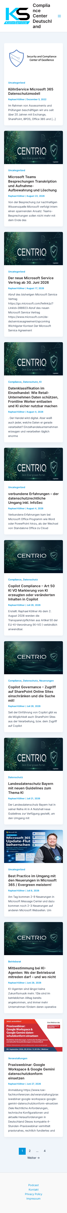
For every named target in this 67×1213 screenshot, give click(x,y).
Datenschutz (30, 381)
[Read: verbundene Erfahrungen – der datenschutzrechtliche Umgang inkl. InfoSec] (33, 464)
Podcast (33, 1185)
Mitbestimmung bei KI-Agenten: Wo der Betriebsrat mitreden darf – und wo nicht (32, 972)
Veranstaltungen (17, 1058)
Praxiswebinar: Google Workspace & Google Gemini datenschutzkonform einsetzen (31, 1071)
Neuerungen (46, 680)
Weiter (33, 1158)
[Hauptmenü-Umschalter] (59, 16)
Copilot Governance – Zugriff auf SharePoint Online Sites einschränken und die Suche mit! (32, 693)
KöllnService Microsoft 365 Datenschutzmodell (30, 91)
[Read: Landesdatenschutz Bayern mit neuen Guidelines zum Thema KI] (33, 754)
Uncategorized (16, 82)
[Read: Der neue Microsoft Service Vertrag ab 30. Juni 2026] (33, 248)
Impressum (33, 1198)
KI (40, 381)
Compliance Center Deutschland (42, 16)
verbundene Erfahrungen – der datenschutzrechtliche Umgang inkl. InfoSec (33, 498)
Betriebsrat (14, 961)
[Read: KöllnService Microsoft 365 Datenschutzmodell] (33, 59)
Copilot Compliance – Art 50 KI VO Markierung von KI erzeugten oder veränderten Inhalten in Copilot (31, 592)
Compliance (15, 381)
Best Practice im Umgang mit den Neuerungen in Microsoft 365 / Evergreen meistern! (32, 880)
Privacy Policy (33, 1194)
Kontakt (34, 1189)
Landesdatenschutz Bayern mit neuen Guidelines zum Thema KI (30, 788)
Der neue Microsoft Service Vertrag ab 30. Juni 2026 (31, 280)
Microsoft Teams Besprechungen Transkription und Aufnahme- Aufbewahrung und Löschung (32, 183)
